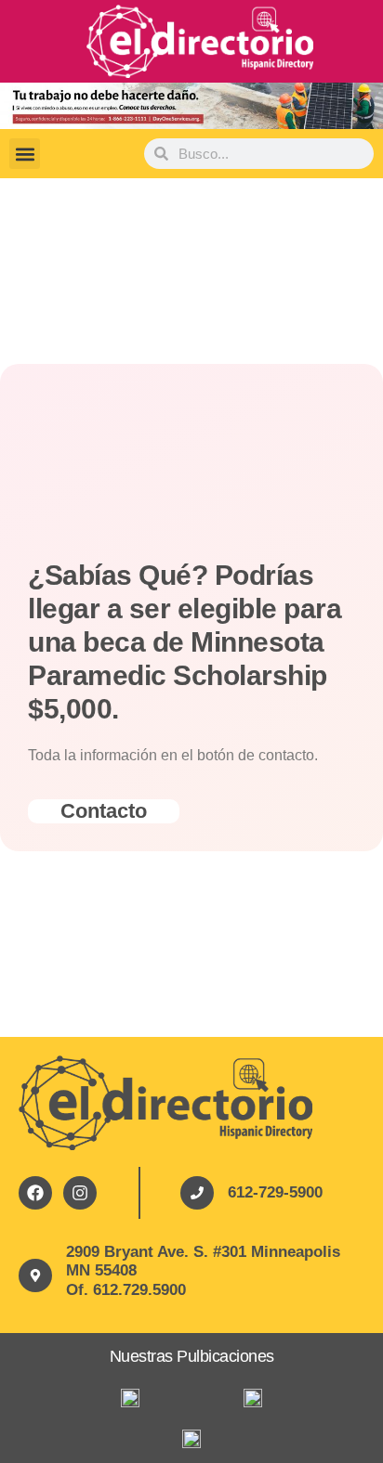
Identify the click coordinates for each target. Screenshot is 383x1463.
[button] (24, 153)
